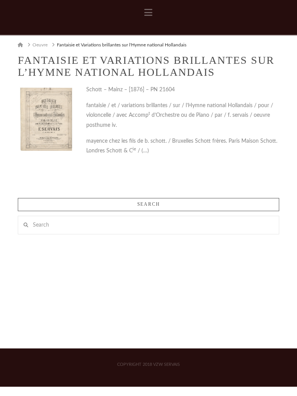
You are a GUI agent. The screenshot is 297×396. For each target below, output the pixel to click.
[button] (148, 13)
